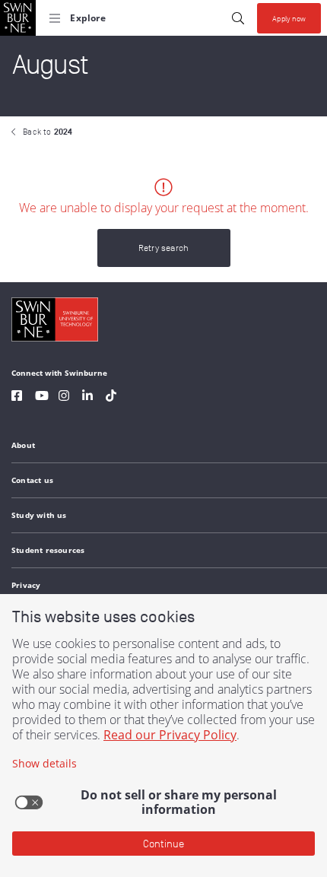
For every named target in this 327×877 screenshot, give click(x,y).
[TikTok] (111, 397)
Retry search (163, 248)
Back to (47, 131)
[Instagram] (64, 397)
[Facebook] (16, 397)
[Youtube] (42, 397)
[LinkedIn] (87, 397)
